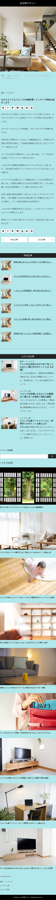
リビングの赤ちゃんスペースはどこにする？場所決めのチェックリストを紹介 (27, 597)
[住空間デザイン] (28, 3)
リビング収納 (4, 890)
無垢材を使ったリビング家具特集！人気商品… (33, 333)
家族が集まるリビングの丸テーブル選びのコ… (33, 262)
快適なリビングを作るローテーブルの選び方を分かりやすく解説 (22, 688)
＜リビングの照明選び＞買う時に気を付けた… (33, 291)
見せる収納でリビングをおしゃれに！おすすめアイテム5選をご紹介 (24, 643)
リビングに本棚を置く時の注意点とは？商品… (33, 319)
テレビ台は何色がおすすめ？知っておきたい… (33, 276)
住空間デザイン (25, 897)
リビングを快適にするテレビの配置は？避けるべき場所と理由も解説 (24, 778)
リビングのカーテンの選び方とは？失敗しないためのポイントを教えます (26, 552)
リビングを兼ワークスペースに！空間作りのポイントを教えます (22, 823)
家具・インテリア (7, 93)
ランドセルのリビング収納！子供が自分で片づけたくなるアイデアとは (25, 733)
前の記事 (14, 240)
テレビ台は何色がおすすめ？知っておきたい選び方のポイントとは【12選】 (37, 367)
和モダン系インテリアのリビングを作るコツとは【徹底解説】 (22, 507)
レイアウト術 (25, 391)
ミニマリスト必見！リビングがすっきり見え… (33, 305)
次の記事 (41, 240)
